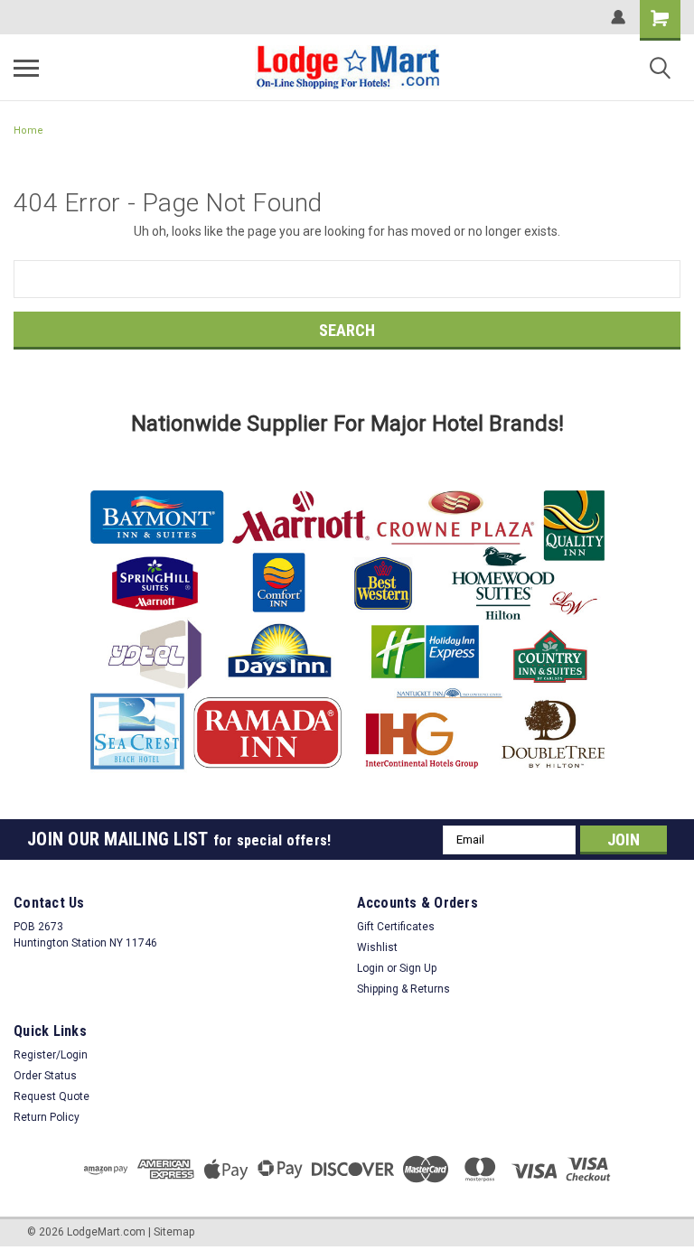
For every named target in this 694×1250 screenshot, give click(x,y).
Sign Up (417, 968)
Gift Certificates (396, 926)
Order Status (45, 1075)
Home (28, 130)
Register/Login (51, 1055)
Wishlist (377, 947)
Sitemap (174, 1232)
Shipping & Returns (403, 989)
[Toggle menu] (26, 67)
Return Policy (47, 1117)
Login (370, 968)
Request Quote (51, 1096)
